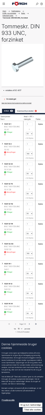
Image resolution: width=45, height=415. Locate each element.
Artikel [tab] (8, 111)
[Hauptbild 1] (22, 64)
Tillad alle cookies (32, 409)
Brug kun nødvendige (30, 405)
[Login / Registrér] (42, 4)
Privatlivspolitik (8, 400)
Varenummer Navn (5, 117)
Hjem (4, 11)
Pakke (38, 119)
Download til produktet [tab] (26, 111)
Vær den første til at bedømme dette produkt (16, 103)
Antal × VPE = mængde (29, 117)
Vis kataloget (11, 99)
